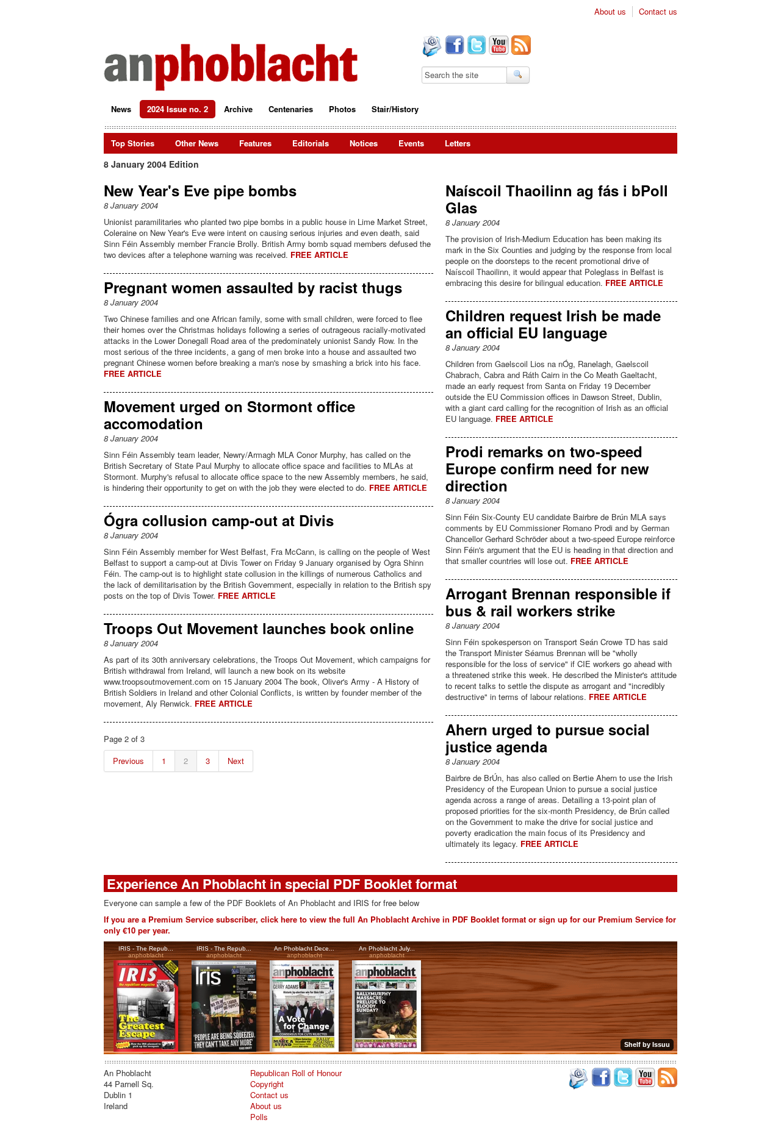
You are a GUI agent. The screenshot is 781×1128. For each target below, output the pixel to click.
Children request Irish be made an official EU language (553, 324)
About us (610, 11)
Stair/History (395, 109)
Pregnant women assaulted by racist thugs (253, 287)
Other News (196, 143)
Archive (238, 109)
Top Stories (132, 143)
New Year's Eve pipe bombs (200, 190)
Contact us (658, 11)
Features (255, 143)
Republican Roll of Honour (296, 1073)
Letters (457, 143)
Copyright (267, 1084)
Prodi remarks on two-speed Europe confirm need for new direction (547, 468)
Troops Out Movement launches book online (259, 628)
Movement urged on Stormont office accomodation (229, 415)
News (121, 109)
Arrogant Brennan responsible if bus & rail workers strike (558, 602)
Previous (128, 760)
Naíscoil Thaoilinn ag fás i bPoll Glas (556, 199)
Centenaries (290, 109)
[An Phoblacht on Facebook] (453, 46)
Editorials (310, 143)
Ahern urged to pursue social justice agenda (547, 738)
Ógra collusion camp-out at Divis (219, 520)
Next (236, 760)
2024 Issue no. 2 (177, 109)
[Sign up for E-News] (430, 47)
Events (411, 143)
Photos (342, 109)
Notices (364, 143)
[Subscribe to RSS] (520, 46)
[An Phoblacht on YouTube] (497, 46)
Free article (319, 254)
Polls (259, 1117)
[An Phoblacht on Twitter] (475, 46)
